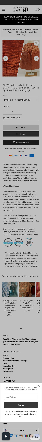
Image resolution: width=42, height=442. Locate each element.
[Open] (6, 436)
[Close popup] (39, 386)
